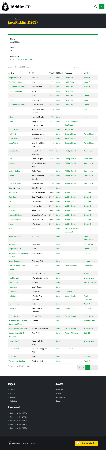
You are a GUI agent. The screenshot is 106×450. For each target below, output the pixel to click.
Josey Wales (13, 143)
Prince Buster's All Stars (18, 328)
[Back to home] (16, 6)
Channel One (89, 278)
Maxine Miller (14, 304)
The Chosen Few (15, 82)
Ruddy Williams (71, 333)
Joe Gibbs (69, 125)
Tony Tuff (12, 356)
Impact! (87, 78)
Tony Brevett (14, 349)
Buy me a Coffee (88, 443)
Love (85, 109)
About (12, 393)
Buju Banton (13, 197)
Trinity (11, 121)
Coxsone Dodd (71, 265)
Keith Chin (69, 82)
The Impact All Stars (17, 87)
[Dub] (11, 96)
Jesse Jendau (14, 151)
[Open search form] (95, 6)
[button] (29, 73)
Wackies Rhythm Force (18, 361)
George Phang (70, 134)
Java (58, 78)
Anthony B (13, 192)
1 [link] (87, 367)
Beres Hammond (15, 261)
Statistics (13, 401)
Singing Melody (15, 219)
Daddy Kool (88, 244)
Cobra (11, 188)
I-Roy (11, 117)
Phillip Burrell (70, 151)
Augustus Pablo (15, 78)
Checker (87, 91)
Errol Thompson (71, 121)
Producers (60, 397)
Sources (13, 397)
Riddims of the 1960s (18, 413)
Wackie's (87, 304)
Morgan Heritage (15, 215)
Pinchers (12, 308)
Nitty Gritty (13, 138)
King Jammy (70, 138)
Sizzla (11, 224)
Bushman (12, 201)
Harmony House (90, 261)
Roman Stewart (15, 333)
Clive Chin (69, 78)
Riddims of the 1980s (18, 421)
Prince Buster (14, 316)
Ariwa (86, 273)
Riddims (17, 19)
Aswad (11, 228)
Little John (13, 291)
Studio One (88, 265)
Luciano (12, 163)
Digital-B (87, 192)
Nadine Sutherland (16, 171)
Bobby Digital (70, 192)
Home (10, 19)
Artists (59, 393)
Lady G (11, 159)
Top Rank (87, 356)
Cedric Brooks (14, 265)
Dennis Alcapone (15, 91)
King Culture (14, 282)
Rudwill (87, 333)
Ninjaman (20, 188)
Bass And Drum (90, 282)
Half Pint (12, 134)
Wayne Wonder (15, 183)
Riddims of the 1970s (18, 417)
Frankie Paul (14, 278)
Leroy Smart (13, 287)
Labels (58, 401)
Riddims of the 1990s (18, 424)
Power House (89, 134)
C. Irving (68, 291)
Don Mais (69, 349)
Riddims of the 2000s (18, 428)
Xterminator (88, 151)
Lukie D (12, 210)
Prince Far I (13, 129)
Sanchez (12, 175)
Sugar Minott (70, 296)
